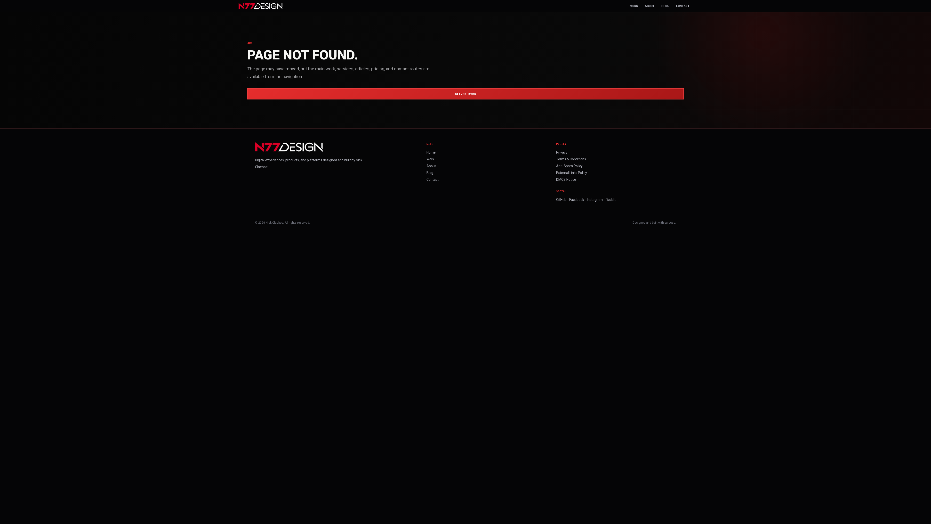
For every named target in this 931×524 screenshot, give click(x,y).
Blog (665, 6)
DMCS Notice (566, 179)
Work (634, 6)
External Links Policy (571, 173)
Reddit (611, 200)
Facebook (576, 200)
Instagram (595, 200)
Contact (683, 6)
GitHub (561, 200)
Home (431, 152)
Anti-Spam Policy (569, 166)
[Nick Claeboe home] (260, 6)
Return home (465, 93)
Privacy (561, 152)
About (650, 6)
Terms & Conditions (571, 159)
